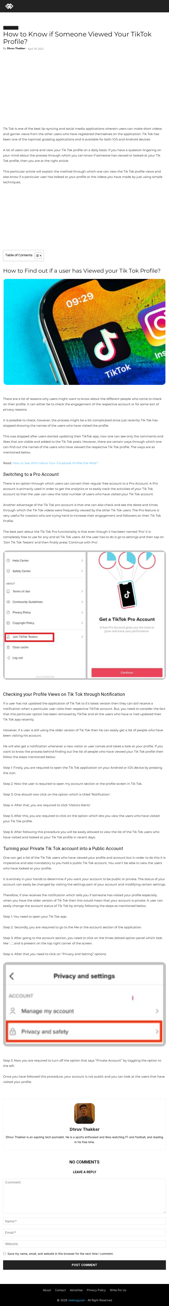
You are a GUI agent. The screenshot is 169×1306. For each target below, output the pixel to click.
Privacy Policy (96, 1290)
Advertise (76, 1290)
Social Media (11, 27)
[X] (79, 59)
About (47, 1290)
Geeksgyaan (76, 1300)
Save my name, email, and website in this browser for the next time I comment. (60, 1253)
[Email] (99, 59)
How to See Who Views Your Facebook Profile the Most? (55, 463)
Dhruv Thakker (16, 48)
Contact (60, 1290)
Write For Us (118, 1290)
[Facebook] (69, 59)
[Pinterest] (89, 59)
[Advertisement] (84, 95)
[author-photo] (84, 1123)
